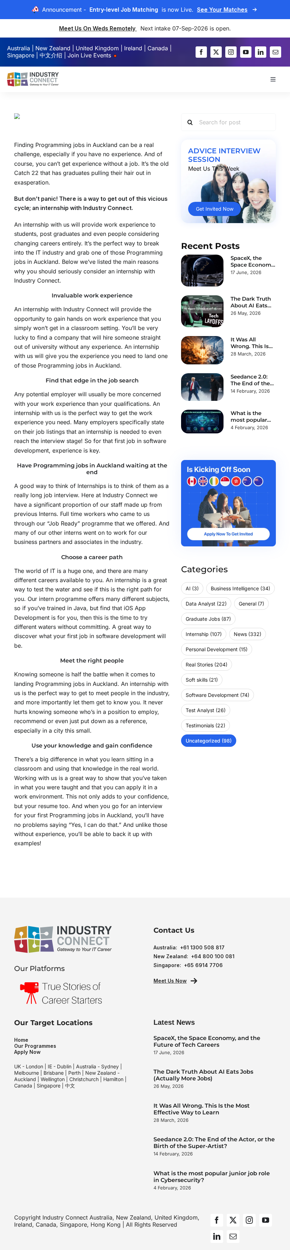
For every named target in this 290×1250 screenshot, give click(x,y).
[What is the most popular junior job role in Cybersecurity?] (202, 421)
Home (21, 1040)
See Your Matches (222, 9)
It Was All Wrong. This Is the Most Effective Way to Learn (201, 1109)
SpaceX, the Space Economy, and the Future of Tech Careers (206, 1041)
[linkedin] (260, 52)
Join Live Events (90, 55)
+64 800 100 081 (212, 956)
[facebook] (201, 52)
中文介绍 (51, 55)
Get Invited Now (214, 209)
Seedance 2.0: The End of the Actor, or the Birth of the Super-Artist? (214, 1142)
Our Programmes (35, 1046)
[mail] (275, 52)
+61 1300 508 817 (202, 947)
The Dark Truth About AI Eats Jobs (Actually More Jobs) (203, 1075)
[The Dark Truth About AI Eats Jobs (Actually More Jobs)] (202, 311)
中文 (70, 1086)
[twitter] (216, 52)
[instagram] (231, 52)
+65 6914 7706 (203, 965)
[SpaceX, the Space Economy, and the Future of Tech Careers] (202, 270)
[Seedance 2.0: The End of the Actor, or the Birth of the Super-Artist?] (202, 387)
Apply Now (27, 1052)
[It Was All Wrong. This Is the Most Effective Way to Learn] (202, 350)
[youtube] (245, 52)
